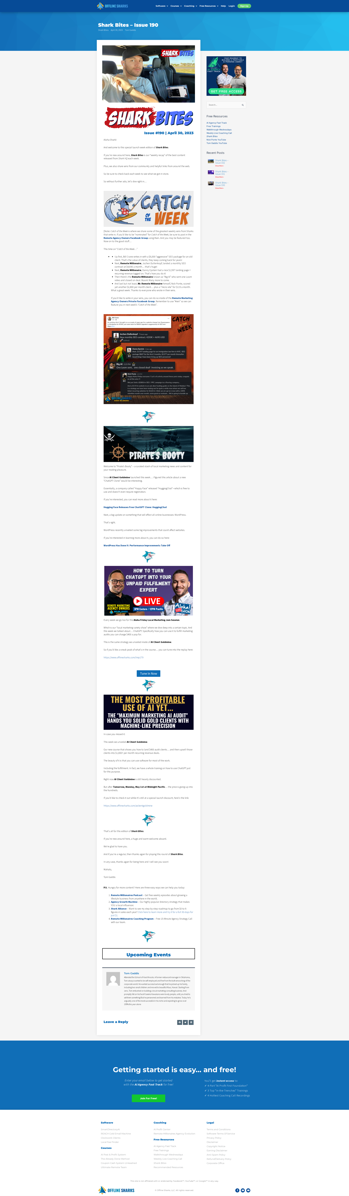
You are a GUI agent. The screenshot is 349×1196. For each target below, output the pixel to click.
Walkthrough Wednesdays (219, 129)
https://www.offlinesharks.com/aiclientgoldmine (128, 805)
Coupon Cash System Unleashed (119, 1163)
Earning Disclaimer (217, 1150)
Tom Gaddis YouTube (217, 143)
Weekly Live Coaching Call (219, 133)
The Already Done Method (115, 1159)
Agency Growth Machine (124, 901)
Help (223, 6)
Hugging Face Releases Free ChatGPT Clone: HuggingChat (135, 507)
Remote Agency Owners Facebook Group (126, 237)
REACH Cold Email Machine (116, 1133)
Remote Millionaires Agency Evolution (174, 1133)
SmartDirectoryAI (110, 1129)
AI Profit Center (162, 1129)
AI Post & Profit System (113, 1154)
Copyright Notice (216, 1146)
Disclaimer (212, 1142)
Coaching (189, 6)
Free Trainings (214, 126)
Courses (175, 6)
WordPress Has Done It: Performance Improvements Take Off (137, 545)
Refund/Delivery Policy (219, 1159)
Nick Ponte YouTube (216, 139)
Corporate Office (215, 1163)
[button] (179, 1022)
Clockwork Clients (110, 1138)
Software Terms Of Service (221, 1133)
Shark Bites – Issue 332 (221, 161)
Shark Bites (103, 29)
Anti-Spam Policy (216, 1154)
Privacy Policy (214, 1138)
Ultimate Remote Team (114, 1167)
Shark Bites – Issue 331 (221, 172)
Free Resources (208, 6)
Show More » (219, 166)
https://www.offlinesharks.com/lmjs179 (123, 657)
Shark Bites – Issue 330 (221, 184)
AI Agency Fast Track (217, 123)
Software (160, 6)
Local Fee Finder (110, 1142)
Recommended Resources (168, 1167)
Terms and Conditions (219, 1129)
